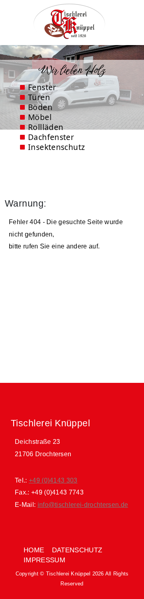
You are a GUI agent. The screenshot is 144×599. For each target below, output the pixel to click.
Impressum (44, 560)
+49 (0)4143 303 (53, 480)
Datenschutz (77, 550)
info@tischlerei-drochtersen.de (83, 504)
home (34, 550)
